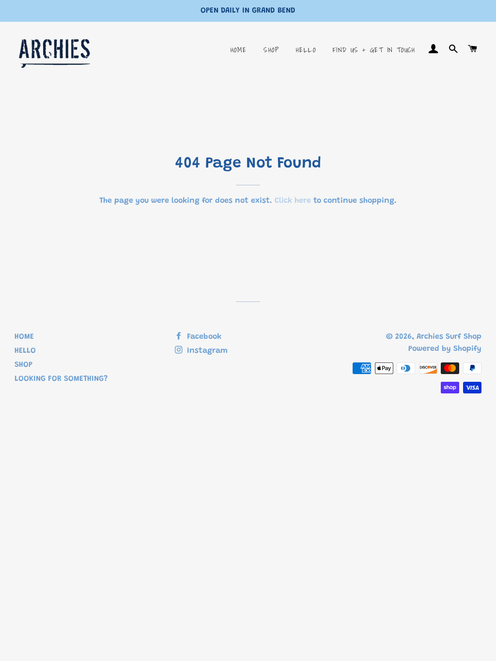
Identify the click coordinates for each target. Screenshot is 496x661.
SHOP (271, 50)
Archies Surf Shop (449, 337)
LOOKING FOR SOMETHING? (61, 379)
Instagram (206, 351)
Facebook (203, 337)
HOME (239, 50)
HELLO (306, 50)
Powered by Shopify (444, 349)
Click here (293, 201)
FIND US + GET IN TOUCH (374, 50)
